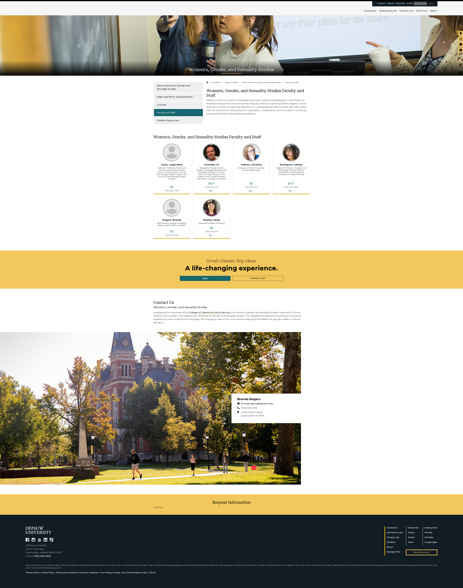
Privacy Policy (32, 572)
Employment (431, 528)
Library (411, 532)
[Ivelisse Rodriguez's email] (289, 184)
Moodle (428, 532)
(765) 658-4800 (42, 556)
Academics (370, 11)
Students (381, 3)
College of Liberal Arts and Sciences (209, 312)
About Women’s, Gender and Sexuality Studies (173, 87)
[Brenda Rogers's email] (171, 231)
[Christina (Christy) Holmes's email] (251, 184)
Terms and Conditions (67, 572)
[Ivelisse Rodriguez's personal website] (292, 184)
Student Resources (168, 120)
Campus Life (406, 11)
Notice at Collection (89, 572)
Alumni (409, 3)
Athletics (421, 11)
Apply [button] (205, 278)
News (410, 542)
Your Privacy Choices (110, 572)
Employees (400, 3)
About (433, 11)
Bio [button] (210, 191)
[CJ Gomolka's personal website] (213, 184)
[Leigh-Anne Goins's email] (171, 187)
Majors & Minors (232, 82)
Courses (161, 104)
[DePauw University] (38, 530)
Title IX (152, 572)
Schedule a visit (422, 552)
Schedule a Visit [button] (258, 278)
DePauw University (39, 8)
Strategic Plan (393, 552)
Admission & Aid (388, 11)
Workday (429, 537)
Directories (413, 528)
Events (411, 537)
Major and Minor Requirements (175, 96)
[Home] (207, 82)
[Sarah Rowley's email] (211, 228)
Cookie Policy (47, 572)
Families (390, 3)
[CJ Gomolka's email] (209, 184)
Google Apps (431, 542)
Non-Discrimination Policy (134, 572)
